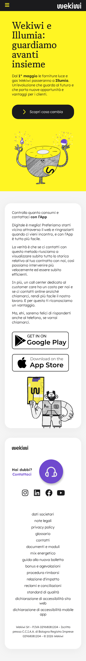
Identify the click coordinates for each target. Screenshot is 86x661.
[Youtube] (60, 492)
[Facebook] (49, 492)
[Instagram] (25, 492)
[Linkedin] (37, 492)
